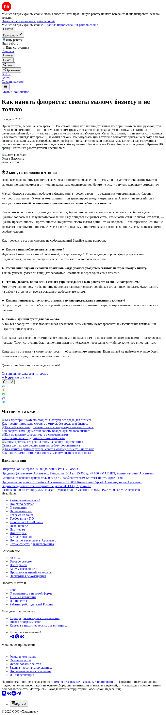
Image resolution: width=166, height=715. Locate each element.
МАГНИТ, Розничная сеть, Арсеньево (127, 473)
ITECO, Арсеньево (78, 486)
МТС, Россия (69, 469)
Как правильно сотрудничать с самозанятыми (33, 438)
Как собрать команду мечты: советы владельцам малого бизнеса (46, 431)
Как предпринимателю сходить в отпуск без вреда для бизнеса (45, 423)
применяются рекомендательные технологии (82, 681)
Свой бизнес (20, 92)
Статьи (6, 92)
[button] (6, 74)
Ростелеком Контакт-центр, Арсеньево (96, 478)
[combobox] (19, 703)
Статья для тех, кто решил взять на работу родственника (41, 445)
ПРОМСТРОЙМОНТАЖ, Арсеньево (114, 489)
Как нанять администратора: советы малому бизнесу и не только (46, 452)
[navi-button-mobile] (6, 86)
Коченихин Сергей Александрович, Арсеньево (109, 482)
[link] (8, 64)
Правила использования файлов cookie (71, 25)
